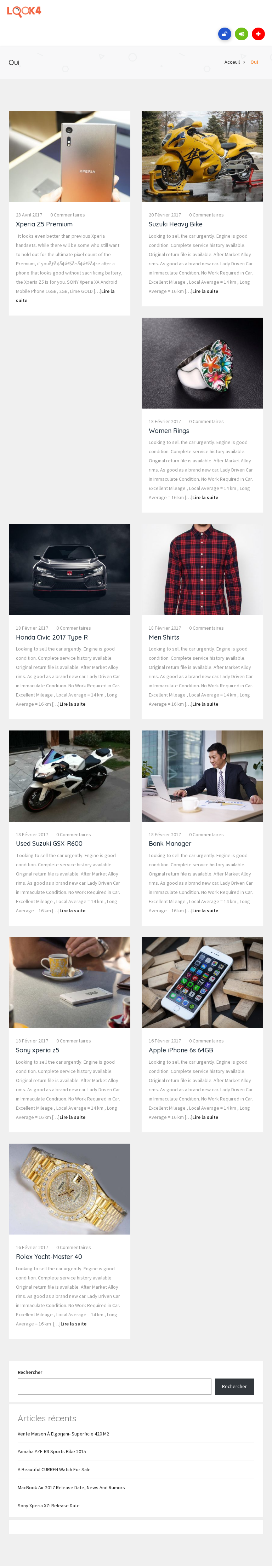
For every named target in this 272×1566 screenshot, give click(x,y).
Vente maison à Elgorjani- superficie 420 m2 (63, 1434)
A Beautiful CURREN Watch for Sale (54, 1469)
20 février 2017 (165, 215)
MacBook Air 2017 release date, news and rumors (71, 1487)
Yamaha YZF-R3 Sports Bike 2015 (52, 1451)
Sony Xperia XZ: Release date (49, 1505)
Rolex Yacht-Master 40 (49, 1257)
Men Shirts (164, 637)
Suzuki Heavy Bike (176, 224)
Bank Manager (170, 843)
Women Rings (169, 431)
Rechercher (30, 1372)
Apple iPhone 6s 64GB (181, 1050)
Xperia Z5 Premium (44, 224)
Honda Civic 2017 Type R (52, 637)
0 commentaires (67, 215)
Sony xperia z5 (37, 1050)
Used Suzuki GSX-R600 (49, 843)
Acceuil (232, 62)
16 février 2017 (165, 1041)
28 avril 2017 (29, 215)
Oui (254, 62)
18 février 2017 (165, 421)
